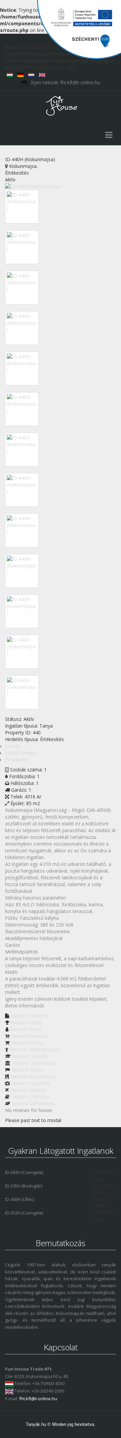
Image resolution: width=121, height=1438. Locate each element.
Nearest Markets (29, 1036)
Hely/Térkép (21, 753)
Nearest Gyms (26, 1022)
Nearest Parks (25, 1029)
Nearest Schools (30, 1056)
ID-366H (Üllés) (19, 1199)
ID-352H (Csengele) (24, 1213)
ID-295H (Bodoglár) (23, 1186)
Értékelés (17, 759)
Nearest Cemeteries (33, 1103)
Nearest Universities (33, 1063)
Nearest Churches (30, 1096)
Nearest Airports (28, 1090)
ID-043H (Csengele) (24, 1172)
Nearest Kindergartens (34, 1049)
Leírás (13, 746)
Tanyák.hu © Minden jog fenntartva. (60, 1424)
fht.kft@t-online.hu (38, 1399)
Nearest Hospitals (30, 1083)
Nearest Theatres (29, 1016)
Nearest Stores (27, 1042)
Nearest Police (27, 1069)
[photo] (22, 202)
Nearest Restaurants (32, 1076)
